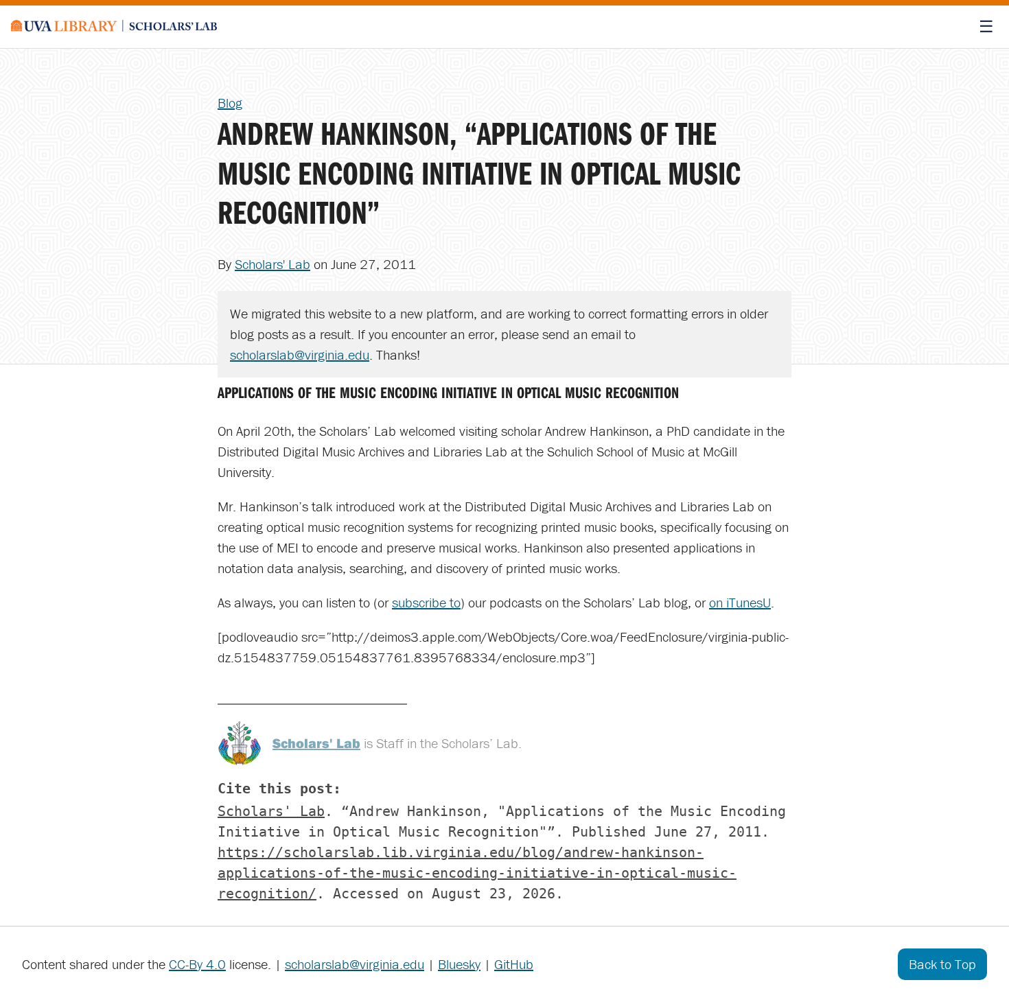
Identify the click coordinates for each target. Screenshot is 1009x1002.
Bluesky (459, 963)
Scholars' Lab (272, 263)
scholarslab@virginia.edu (299, 354)
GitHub (513, 963)
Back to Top (942, 963)
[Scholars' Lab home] (114, 26)
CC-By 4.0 (197, 963)
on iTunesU (740, 602)
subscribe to (426, 602)
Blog (230, 102)
